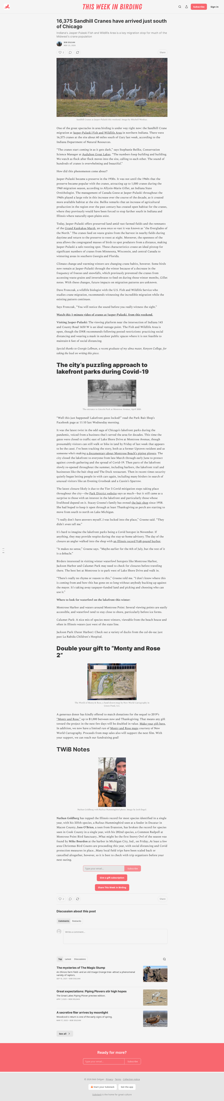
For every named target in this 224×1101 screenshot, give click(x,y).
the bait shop (140, 503)
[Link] (52, 368)
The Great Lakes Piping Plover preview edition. (81, 995)
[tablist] (70, 921)
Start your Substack (104, 1086)
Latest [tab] (68, 959)
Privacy (109, 1079)
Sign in (215, 6)
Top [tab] (60, 959)
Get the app (127, 1086)
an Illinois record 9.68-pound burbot (136, 541)
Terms (118, 1079)
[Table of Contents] (3, 551)
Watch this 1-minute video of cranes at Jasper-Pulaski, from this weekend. (105, 315)
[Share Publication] (186, 7)
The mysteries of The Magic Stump (81, 967)
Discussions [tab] (80, 959)
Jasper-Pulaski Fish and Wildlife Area (97, 133)
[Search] (180, 7)
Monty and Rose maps (124, 728)
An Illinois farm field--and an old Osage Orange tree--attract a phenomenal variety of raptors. (96, 973)
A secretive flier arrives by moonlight (82, 1012)
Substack (96, 1094)
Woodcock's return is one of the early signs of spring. (84, 1016)
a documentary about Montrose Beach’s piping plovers (121, 453)
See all (62, 1033)
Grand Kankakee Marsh (80, 228)
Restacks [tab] (76, 921)
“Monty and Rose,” (69, 719)
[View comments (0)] (70, 52)
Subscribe (198, 6)
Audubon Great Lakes (96, 154)
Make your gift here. (153, 724)
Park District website (103, 493)
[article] (112, 975)
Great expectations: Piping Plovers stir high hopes (92, 991)
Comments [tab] (63, 921)
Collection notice (131, 1079)
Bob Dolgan (69, 42)
